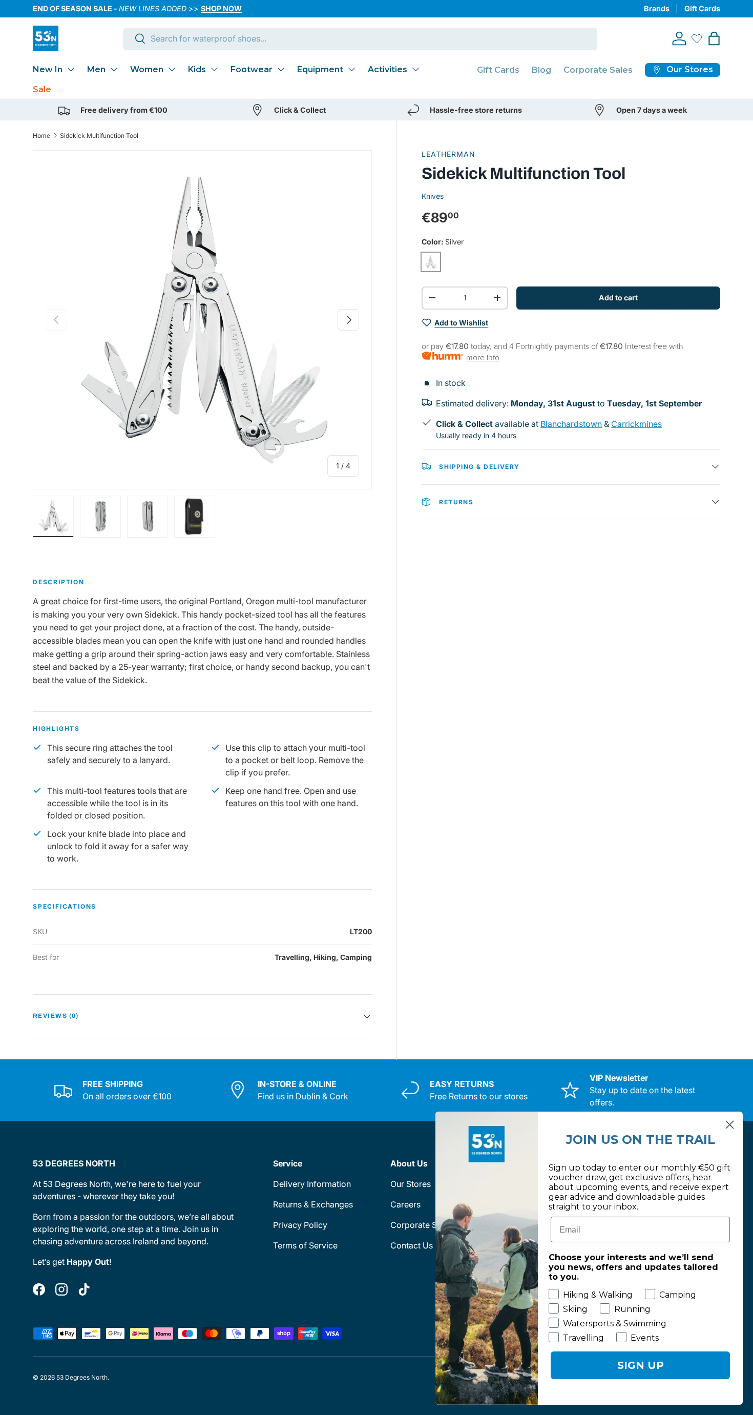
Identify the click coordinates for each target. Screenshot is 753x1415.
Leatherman (448, 154)
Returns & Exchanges (313, 1204)
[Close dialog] (730, 1125)
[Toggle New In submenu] (71, 69)
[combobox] (360, 38)
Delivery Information (312, 1184)
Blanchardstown (571, 423)
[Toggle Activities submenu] (415, 69)
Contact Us (411, 1245)
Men (96, 69)
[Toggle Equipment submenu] (351, 69)
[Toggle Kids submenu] (214, 69)
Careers (405, 1204)
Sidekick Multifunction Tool (99, 135)
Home (41, 135)
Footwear (252, 69)
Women (146, 69)
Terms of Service (305, 1245)
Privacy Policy (300, 1225)
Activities (387, 69)
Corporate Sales (598, 70)
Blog (541, 70)
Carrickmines (636, 423)
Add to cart (618, 297)
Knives (433, 195)
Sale (42, 89)
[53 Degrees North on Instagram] (61, 1289)
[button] (714, 38)
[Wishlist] (697, 38)
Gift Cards (702, 8)
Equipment (320, 69)
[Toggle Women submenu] (171, 69)
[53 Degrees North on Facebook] (39, 1289)
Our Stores (410, 1184)
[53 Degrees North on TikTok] (84, 1289)
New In (47, 69)
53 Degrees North (82, 1377)
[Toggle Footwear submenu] (281, 69)
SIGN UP (640, 1365)
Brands (657, 8)
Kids (197, 69)
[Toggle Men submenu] (114, 69)
